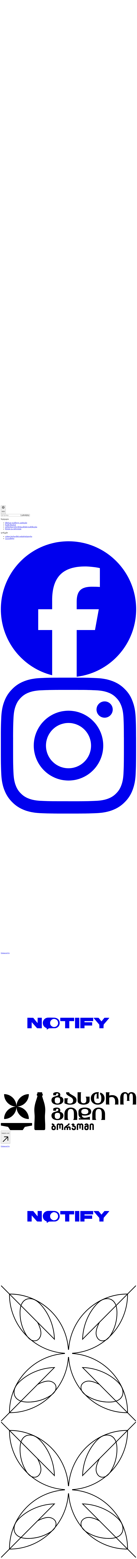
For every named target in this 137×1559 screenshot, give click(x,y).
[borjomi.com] (5, 1142)
